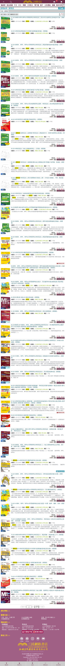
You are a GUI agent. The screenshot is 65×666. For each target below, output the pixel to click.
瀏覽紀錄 (45, 665)
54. (34, 207)
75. (37, 520)
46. (31, 90)
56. (36, 237)
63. (37, 341)
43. (36, 45)
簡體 (24, 5)
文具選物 (48, 5)
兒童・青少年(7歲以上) (48, 617)
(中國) (29, 195)
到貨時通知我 (61, 471)
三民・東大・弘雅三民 (8, 617)
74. (37, 504)
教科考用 (59, 5)
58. (38, 267)
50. (29, 148)
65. (36, 372)
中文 (15, 5)
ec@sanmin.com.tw (13, 629)
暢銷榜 (3, 5)
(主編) (29, 433)
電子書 (36, 5)
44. (36, 61)
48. (27, 119)
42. (30, 31)
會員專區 (58, 665)
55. (37, 222)
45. (34, 76)
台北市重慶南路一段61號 (49, 626)
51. (37, 163)
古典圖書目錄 (25, 619)
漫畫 (53, 5)
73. (37, 489)
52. (37, 178)
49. (38, 134)
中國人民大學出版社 (40, 121)
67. (38, 402)
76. (38, 535)
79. (27, 576)
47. (37, 104)
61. (34, 311)
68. (27, 415)
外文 (19, 5)
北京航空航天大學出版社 (41, 21)
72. (37, 475)
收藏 (32, 665)
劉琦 (31, 209)
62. (37, 325)
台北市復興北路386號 (7, 626)
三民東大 (30, 5)
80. (37, 591)
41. (37, 18)
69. (37, 430)
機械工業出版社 (39, 78)
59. (37, 282)
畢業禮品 (44, 619)
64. (37, 357)
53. (31, 193)
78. (29, 562)
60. (25, 297)
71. (29, 460)
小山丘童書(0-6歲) (26, 617)
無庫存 (51, 28)
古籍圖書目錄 (5, 619)
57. (33, 252)
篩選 (62, 8)
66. (37, 386)
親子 (41, 5)
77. (34, 549)
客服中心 (19, 665)
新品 (10, 5)
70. (37, 445)
